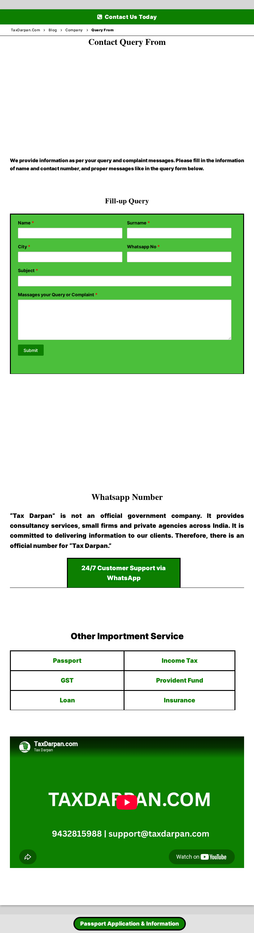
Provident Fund (179, 680)
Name (26, 222)
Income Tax (180, 660)
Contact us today (130, 17)
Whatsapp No (143, 246)
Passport (67, 660)
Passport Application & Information (129, 923)
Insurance (179, 700)
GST (67, 680)
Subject (28, 270)
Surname (138, 222)
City (24, 246)
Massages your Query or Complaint (58, 294)
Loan (67, 700)
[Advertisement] (127, 95)
